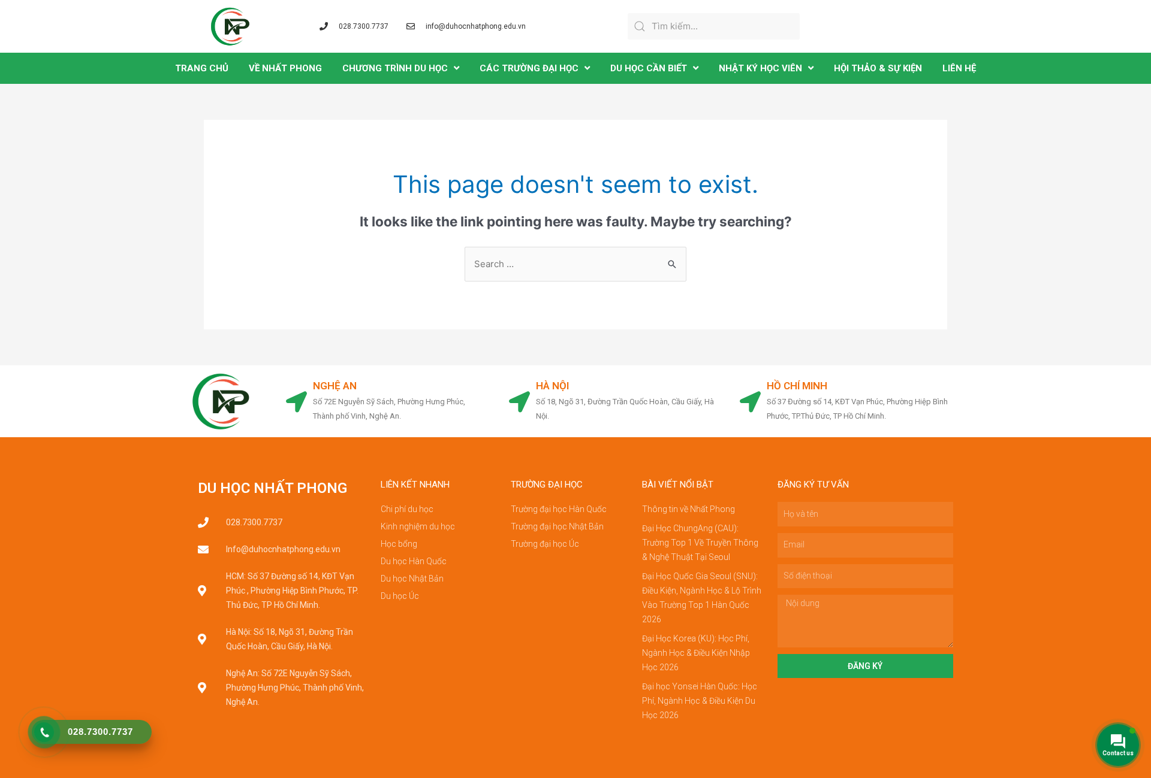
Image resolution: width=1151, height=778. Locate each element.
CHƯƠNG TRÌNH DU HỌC (395, 68)
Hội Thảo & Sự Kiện (878, 68)
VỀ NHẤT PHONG (285, 68)
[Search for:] (575, 264)
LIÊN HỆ (959, 68)
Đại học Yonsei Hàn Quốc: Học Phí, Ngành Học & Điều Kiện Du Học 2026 (699, 701)
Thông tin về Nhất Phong (688, 509)
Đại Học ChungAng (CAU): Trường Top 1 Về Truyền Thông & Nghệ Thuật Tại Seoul (700, 542)
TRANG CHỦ (201, 68)
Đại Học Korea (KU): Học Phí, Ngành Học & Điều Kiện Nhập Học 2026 (696, 653)
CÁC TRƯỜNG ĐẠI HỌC (529, 68)
